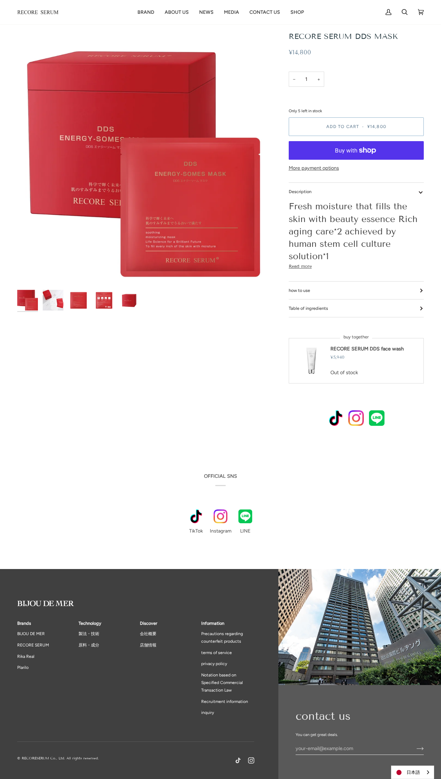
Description (300, 191)
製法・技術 (89, 633)
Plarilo (23, 667)
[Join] (415, 748)
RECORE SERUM (33, 645)
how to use (299, 290)
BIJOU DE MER (31, 633)
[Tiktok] (238, 760)
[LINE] (376, 419)
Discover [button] (148, 623)
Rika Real (25, 656)
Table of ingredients (308, 308)
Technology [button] (90, 623)
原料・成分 (89, 645)
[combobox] (412, 772)
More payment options (314, 168)
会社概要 (148, 633)
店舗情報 (148, 645)
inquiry (207, 712)
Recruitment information (224, 701)
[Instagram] (356, 419)
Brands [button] (24, 623)
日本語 (413, 772)
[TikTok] (335, 419)
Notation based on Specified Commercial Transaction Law (222, 683)
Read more (300, 266)
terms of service (216, 652)
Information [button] (212, 623)
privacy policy (214, 663)
